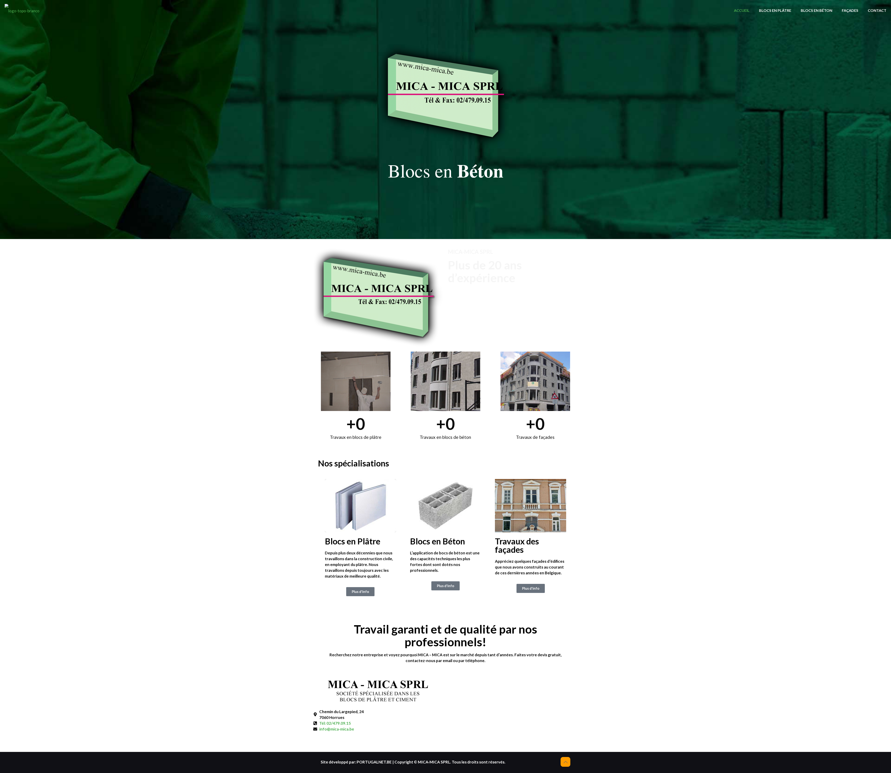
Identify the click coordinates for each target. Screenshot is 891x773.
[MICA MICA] (22, 10)
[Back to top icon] (565, 762)
